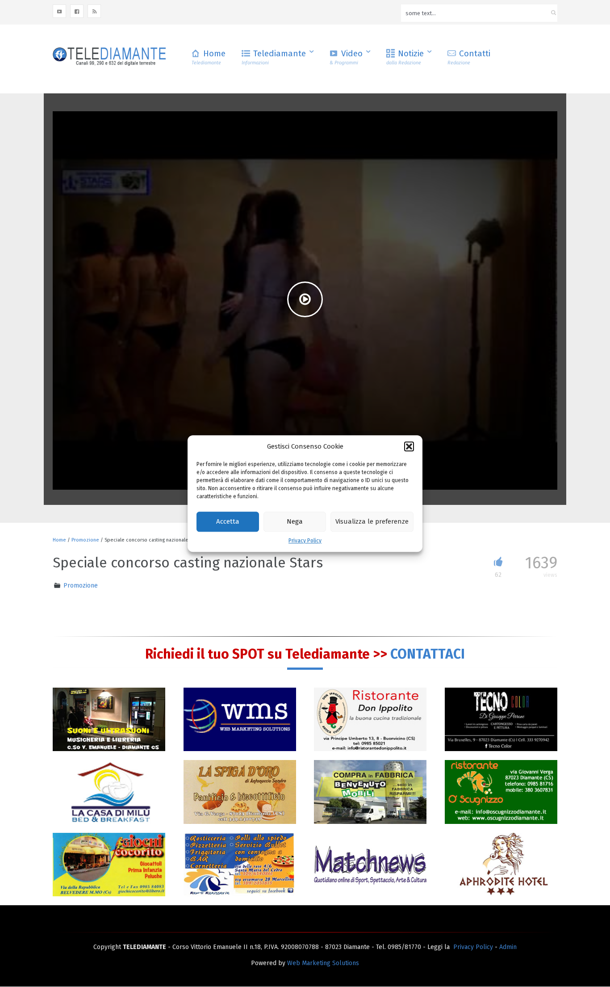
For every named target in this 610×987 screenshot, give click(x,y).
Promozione (85, 540)
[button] (409, 446)
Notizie (405, 57)
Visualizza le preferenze (372, 522)
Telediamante (274, 57)
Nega (295, 522)
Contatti (468, 57)
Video (346, 57)
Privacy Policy (305, 541)
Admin (508, 947)
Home (209, 57)
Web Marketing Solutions (323, 963)
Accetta (227, 522)
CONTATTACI (427, 654)
